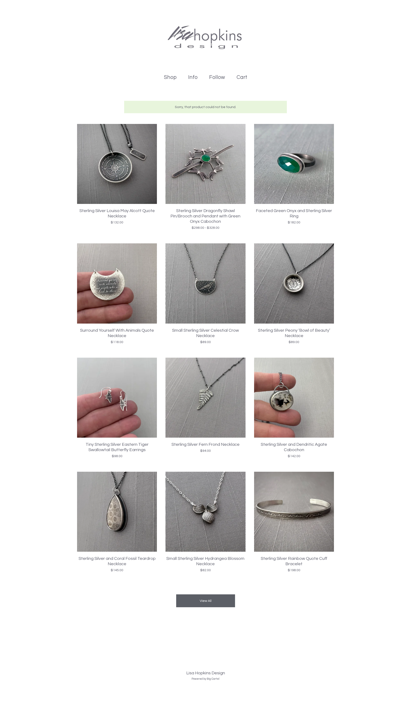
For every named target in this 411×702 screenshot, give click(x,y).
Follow (217, 77)
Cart (243, 76)
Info (193, 77)
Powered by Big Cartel (205, 678)
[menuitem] (170, 77)
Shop (170, 77)
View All (205, 601)
